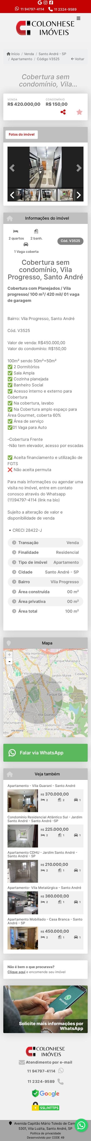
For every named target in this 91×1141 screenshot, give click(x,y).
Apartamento (21, 59)
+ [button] (9, 654)
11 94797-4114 (32, 9)
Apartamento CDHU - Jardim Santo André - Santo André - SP (42, 854)
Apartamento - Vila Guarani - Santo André (41, 786)
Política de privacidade (45, 1133)
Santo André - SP (52, 54)
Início (15, 54)
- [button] (9, 661)
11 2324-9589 (65, 9)
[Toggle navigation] (78, 19)
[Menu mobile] (45, 28)
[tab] (22, 134)
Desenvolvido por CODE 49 (45, 1137)
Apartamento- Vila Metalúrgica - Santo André (44, 888)
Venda (29, 54)
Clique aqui (16, 972)
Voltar (79, 59)
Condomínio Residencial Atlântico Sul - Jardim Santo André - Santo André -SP (45, 819)
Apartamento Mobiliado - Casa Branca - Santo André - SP (45, 921)
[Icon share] (40, 2)
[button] (13, 168)
